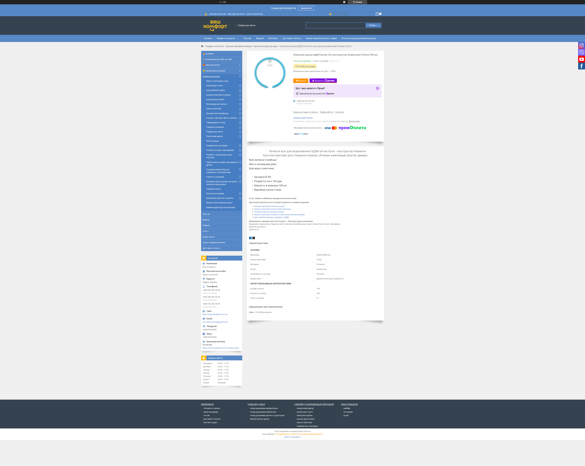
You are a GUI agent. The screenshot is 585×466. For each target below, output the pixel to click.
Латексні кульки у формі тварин (269, 212)
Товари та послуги (225, 38)
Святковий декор (214, 136)
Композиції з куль (214, 85)
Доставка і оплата (292, 38)
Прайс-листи (208, 237)
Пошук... (373, 25)
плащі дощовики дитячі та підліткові (267, 415)
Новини (206, 225)
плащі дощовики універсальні (264, 408)
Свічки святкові (213, 108)
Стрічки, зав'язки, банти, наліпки (221, 118)
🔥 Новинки (208, 54)
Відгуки (260, 38)
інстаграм (348, 412)
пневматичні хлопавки (307, 426)
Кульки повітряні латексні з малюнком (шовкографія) (279, 214)
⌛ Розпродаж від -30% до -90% (217, 59)
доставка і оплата (212, 419)
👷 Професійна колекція (214, 71)
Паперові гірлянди (215, 127)
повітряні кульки (304, 415)
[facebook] (250, 238)
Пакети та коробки (215, 177)
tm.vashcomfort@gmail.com (215, 322)
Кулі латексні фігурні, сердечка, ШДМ (271, 217)
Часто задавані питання (214, 242)
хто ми (207, 415)
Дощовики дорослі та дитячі (219, 198)
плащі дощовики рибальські (263, 412)
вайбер (347, 408)
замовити (306, 8)
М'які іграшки (212, 141)
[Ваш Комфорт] (218, 25)
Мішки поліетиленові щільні (219, 202)
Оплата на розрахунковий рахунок (358, 38)
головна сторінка (212, 408)
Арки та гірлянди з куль (217, 81)
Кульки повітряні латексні (239, 46)
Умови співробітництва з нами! (321, 38)
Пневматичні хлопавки (217, 145)
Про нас (248, 38)
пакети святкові (304, 422)
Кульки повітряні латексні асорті (269, 206)
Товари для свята (214, 132)
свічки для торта (305, 412)
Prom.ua (307, 431)
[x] (253, 238)
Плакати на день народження (220, 150)
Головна (208, 38)
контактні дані (210, 422)
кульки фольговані (305, 419)
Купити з (319, 80)
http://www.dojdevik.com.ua (215, 314)
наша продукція (211, 412)
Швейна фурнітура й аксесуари (220, 207)
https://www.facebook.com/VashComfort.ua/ (222, 348)
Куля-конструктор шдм (265, 46)
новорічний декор (305, 408)
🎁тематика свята (211, 65)
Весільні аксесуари (215, 193)
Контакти (273, 38)
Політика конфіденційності (311, 434)
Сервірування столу (215, 122)
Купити (302, 80)
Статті (206, 231)
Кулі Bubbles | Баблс (215, 90)
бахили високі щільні (259, 419)
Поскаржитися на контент (287, 434)
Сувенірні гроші (213, 189)
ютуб (346, 415)
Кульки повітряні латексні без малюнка (272, 209)
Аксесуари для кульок (216, 104)
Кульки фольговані (215, 99)
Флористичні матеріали (217, 113)
